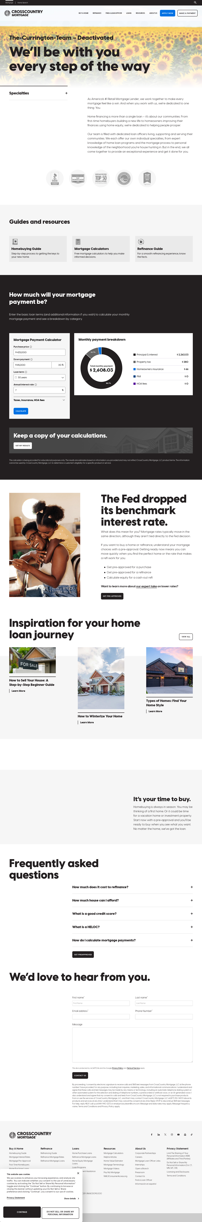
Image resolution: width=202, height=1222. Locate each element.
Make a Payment (187, 13)
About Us (153, 13)
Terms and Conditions (176, 1176)
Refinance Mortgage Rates (52, 1157)
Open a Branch (142, 1168)
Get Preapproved (83, 955)
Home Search (23, 3)
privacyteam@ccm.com (129, 1104)
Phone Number (144, 1011)
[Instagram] (172, 1134)
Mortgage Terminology (114, 1165)
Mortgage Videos (111, 1168)
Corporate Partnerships (145, 1153)
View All (186, 637)
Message (77, 1024)
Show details (70, 1198)
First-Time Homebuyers (19, 1165)
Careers (138, 1157)
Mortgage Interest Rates (19, 1157)
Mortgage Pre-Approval (20, 1161)
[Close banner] (78, 1173)
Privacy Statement (16, 1198)
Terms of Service (133, 1068)
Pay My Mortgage (112, 1172)
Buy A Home (83, 13)
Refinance (97, 13)
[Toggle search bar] (195, 3)
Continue (22, 1212)
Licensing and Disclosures (178, 1172)
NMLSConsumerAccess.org (115, 1176)
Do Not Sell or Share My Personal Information (60, 1213)
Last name (141, 997)
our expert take (146, 586)
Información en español (145, 1184)
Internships (140, 1165)
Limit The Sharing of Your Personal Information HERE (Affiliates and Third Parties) (178, 1156)
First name (78, 997)
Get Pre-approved (112, 596)
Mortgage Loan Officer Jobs (147, 1161)
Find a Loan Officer (114, 13)
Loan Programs (79, 1167)
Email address (80, 1011)
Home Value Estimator (113, 1161)
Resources (140, 13)
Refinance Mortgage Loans (53, 1161)
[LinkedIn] (159, 1134)
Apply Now (167, 13)
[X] (165, 1134)
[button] (38, 93)
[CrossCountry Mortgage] (23, 13)
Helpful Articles (110, 1157)
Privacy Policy (117, 1068)
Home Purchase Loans (19, 1168)
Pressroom (140, 1172)
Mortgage (9, 3)
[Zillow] (185, 1134)
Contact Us (140, 1176)
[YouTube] (178, 1134)
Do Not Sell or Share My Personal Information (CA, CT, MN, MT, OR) (179, 1165)
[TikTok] (192, 1134)
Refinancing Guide (49, 1153)
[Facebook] (152, 1134)
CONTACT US (80, 1075)
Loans (129, 13)
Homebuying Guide (17, 1153)
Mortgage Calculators (113, 1153)
